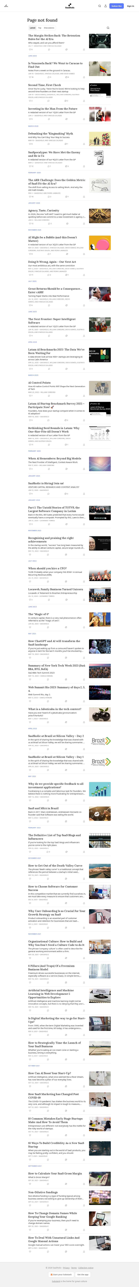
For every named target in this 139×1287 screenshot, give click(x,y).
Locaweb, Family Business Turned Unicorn (55, 589)
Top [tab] (39, 28)
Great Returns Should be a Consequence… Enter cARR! (55, 290)
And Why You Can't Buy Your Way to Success (49, 137)
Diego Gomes (69, 74)
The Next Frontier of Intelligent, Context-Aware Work (53, 462)
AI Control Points (39, 382)
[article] (69, 42)
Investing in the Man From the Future (52, 108)
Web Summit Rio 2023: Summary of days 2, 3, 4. (56, 689)
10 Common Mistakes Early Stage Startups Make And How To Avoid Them (55, 1120)
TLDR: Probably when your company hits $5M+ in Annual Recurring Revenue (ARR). (55, 573)
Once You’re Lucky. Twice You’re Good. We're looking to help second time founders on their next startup (56, 90)
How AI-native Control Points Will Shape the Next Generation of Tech (56, 387)
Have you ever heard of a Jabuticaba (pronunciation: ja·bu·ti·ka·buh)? (52, 714)
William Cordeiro (63, 95)
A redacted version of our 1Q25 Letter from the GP (52, 326)
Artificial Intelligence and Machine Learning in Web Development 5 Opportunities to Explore (51, 994)
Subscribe (117, 6)
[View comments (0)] (49, 49)
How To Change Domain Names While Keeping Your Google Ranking (52, 1215)
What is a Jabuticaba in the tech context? (54, 709)
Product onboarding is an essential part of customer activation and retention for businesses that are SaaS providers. (52, 919)
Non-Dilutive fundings (43, 1192)
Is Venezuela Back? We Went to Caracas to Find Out (55, 65)
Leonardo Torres (47, 521)
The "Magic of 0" (38, 614)
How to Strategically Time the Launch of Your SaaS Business (54, 1044)
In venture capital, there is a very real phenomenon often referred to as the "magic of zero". (54, 619)
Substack (56, 1281)
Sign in (130, 6)
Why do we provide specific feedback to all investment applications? (55, 785)
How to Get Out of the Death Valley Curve (55, 865)
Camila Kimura (46, 676)
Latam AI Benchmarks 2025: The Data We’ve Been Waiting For (56, 351)
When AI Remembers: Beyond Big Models (54, 458)
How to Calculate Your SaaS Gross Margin (55, 1173)
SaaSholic (38, 46)
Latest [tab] (32, 28)
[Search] (99, 6)
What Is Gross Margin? (39, 1177)
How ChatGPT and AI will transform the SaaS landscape (54, 642)
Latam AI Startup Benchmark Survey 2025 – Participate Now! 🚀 (56, 405)
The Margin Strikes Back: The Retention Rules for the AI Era (54, 37)
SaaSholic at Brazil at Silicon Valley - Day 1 (55, 757)
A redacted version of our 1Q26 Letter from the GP (52, 112)
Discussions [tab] (49, 28)
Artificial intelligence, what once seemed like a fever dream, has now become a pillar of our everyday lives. (56, 1078)
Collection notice (85, 1267)
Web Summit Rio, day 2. (39, 694)
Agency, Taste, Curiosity (43, 210)
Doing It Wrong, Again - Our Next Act (52, 261)
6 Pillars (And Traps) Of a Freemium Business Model (51, 967)
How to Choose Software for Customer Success (53, 888)
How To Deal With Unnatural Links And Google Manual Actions (54, 1239)
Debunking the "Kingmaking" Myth (50, 133)
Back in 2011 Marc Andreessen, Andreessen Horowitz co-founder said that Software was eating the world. (55, 813)
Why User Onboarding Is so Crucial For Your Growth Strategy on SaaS (56, 912)
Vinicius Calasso (54, 46)
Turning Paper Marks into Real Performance (48, 296)
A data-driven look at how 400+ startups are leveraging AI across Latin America (55, 358)
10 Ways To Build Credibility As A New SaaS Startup (56, 1144)
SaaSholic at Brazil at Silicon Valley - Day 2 (56, 736)
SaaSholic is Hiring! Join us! (46, 483)
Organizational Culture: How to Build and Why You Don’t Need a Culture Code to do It (56, 943)
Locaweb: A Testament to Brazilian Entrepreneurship (52, 593)
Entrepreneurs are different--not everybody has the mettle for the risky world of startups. (57, 1127)
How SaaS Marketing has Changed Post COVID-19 (53, 1096)
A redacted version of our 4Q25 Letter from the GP (52, 159)
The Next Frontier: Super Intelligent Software (51, 320)
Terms (74, 1267)
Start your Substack (62, 1274)
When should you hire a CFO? (47, 568)
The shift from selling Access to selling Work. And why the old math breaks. (55, 188)
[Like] (30, 554)
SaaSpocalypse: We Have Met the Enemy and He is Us (54, 154)
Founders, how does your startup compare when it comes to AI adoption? (56, 412)
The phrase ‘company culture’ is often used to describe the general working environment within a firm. (55, 950)
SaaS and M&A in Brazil (43, 808)
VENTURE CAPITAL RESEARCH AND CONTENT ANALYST (53, 487)
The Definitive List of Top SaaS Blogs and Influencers (54, 837)
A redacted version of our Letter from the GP (49, 435)
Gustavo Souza (43, 250)
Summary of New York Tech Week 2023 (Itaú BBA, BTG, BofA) (56, 667)
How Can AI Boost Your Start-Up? (49, 1073)
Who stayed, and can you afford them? (46, 42)
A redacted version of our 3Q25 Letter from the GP (52, 244)
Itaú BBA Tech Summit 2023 (41, 672)
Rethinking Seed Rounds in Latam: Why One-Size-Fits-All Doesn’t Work (54, 429)
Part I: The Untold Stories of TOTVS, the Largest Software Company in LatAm (54, 509)
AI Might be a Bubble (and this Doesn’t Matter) (52, 239)
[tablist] (42, 28)
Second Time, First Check (44, 85)
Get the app (82, 1274)
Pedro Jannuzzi (53, 193)
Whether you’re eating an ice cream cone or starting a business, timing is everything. (53, 1051)
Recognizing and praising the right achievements (51, 539)
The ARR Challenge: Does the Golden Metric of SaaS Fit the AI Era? (56, 181)
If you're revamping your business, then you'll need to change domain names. (53, 1221)
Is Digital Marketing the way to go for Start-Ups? (57, 1020)
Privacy (66, 1267)
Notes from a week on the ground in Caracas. (49, 70)
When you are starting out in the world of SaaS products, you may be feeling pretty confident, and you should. (56, 1151)
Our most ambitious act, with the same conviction (51, 265)
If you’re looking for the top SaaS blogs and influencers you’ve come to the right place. (54, 843)
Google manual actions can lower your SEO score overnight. (56, 1244)
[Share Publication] (105, 6)
